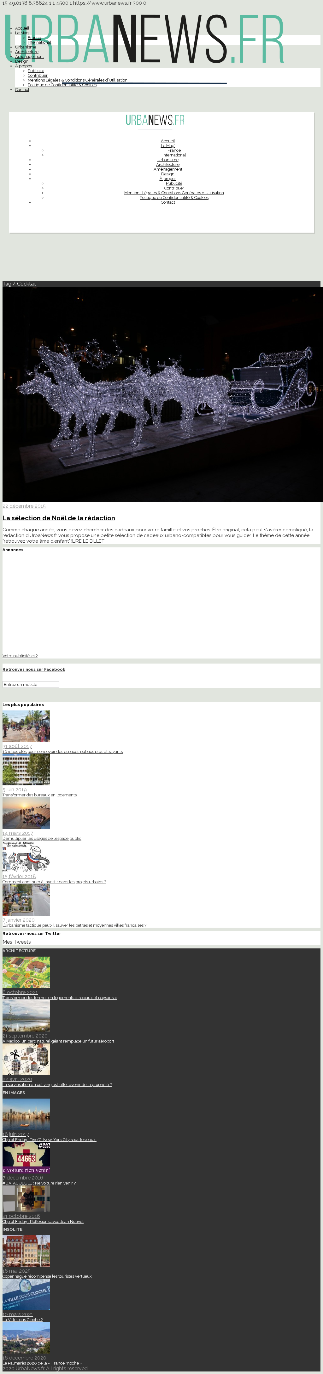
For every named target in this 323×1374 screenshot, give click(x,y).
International (39, 42)
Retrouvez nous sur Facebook (34, 669)
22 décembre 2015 (24, 506)
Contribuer (38, 75)
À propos (23, 66)
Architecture (26, 51)
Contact (22, 89)
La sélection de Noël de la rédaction (59, 518)
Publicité (36, 70)
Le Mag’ (22, 33)
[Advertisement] (161, 259)
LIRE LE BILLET (88, 541)
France (34, 37)
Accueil (22, 28)
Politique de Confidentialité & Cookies (62, 84)
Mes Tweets (17, 942)
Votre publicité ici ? (20, 655)
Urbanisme (25, 47)
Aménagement (29, 56)
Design (21, 61)
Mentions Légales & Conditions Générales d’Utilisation (77, 80)
